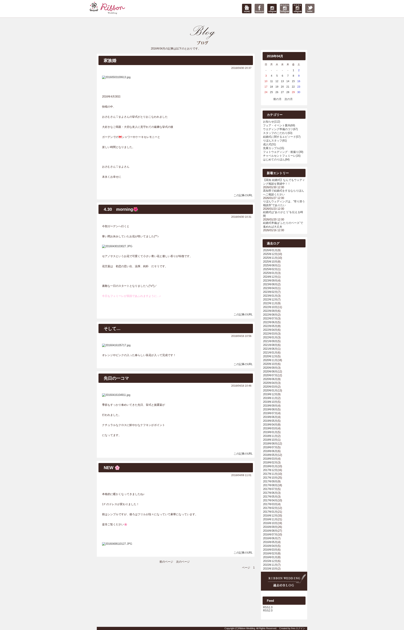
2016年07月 (270, 534)
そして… (112, 328)
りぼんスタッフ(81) (275, 140)
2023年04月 (270, 288)
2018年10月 (270, 439)
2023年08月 (270, 284)
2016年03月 (270, 549)
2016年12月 (270, 515)
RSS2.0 (267, 610)
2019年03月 (270, 428)
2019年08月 (270, 409)
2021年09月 (270, 341)
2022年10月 (270, 307)
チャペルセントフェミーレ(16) (281, 155)
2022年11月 (270, 303)
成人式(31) (269, 144)
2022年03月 (270, 333)
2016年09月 (270, 527)
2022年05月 (270, 326)
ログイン (300, 628)
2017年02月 (270, 508)
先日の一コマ (116, 378)
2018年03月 (270, 458)
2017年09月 (270, 481)
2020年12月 (270, 356)
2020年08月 (270, 371)
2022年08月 (270, 314)
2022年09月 (270, 310)
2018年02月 (270, 462)
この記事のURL (243, 195)
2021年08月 (270, 345)
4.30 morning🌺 (121, 209)
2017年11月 (270, 473)
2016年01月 (270, 557)
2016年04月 (270, 545)
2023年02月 (270, 292)
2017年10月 (270, 477)
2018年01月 (270, 466)
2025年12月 (270, 254)
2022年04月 (270, 329)
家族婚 (110, 60)
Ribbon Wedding (246, 628)
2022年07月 (270, 318)
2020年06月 (270, 379)
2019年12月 (270, 394)
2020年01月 (270, 390)
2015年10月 (270, 568)
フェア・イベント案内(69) (279, 125)
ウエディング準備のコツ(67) (280, 129)
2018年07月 (270, 447)
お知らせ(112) (271, 121)
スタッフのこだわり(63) (277, 133)
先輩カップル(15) (273, 148)
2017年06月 (270, 492)
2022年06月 (270, 322)
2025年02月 (270, 269)
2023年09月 (270, 280)
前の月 (277, 99)
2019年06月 (270, 417)
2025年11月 (270, 257)
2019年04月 (270, 424)
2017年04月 (270, 500)
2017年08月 (270, 485)
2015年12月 (270, 561)
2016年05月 (270, 542)
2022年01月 (270, 337)
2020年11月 (270, 360)
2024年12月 (270, 276)
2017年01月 (270, 511)
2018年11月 (270, 436)
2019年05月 (270, 420)
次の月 (288, 99)
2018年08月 (270, 443)
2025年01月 (270, 273)
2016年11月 (270, 519)
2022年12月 (270, 299)
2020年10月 (270, 364)
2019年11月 (270, 398)
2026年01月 (270, 250)
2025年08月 (270, 265)
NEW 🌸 (112, 467)
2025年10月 (270, 261)
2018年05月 (270, 454)
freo (293, 628)
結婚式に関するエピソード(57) (281, 136)
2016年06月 (270, 538)
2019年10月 (270, 401)
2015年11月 (270, 564)
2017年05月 (270, 496)
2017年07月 (270, 489)
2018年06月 (270, 451)
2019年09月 (270, 405)
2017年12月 (270, 470)
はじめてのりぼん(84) (276, 159)
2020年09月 (270, 367)
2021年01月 (270, 352)
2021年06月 (270, 348)
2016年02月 (270, 553)
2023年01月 (270, 295)
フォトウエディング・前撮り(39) (283, 151)
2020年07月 (270, 375)
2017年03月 (270, 504)
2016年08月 (270, 530)
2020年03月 (270, 386)
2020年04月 (270, 382)
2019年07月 (270, 413)
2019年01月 (270, 432)
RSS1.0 (267, 607)
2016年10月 (270, 523)
